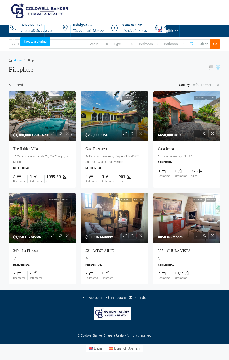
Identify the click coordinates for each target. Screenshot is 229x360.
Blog (113, 31)
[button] (211, 68)
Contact (125, 31)
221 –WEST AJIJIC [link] (99, 251)
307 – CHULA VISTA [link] (174, 251)
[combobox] (98, 44)
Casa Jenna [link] (166, 149)
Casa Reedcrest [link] (96, 149)
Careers (100, 31)
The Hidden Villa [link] (25, 149)
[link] (42, 116)
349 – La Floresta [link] (25, 251)
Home (15, 31)
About (64, 31)
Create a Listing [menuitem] (35, 41)
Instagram (118, 297)
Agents (51, 31)
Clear (204, 44)
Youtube (140, 297)
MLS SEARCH (144, 31)
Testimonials (81, 31)
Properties (30, 31)
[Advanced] (192, 44)
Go (215, 44)
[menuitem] (13, 41)
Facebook (95, 297)
